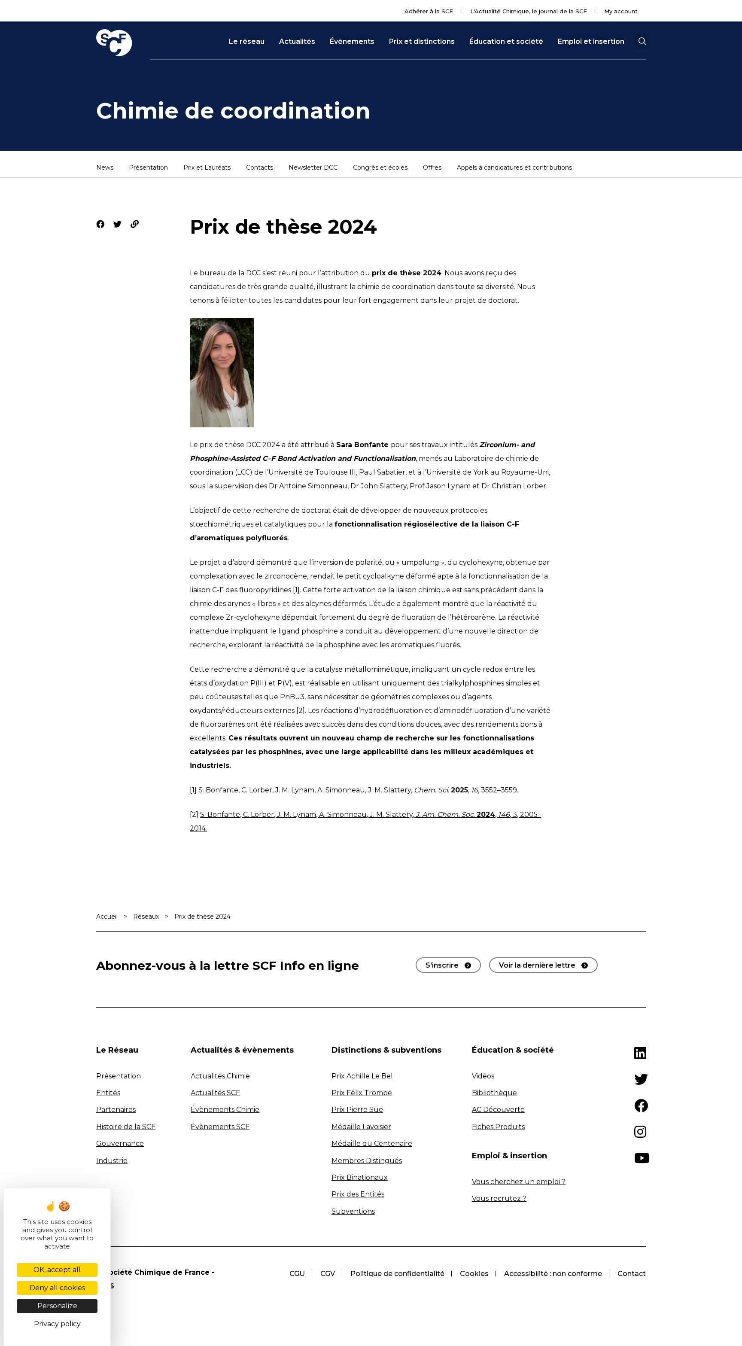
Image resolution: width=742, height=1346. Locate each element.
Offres (432, 167)
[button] (642, 41)
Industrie (112, 1161)
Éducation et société (506, 41)
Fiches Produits (498, 1127)
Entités (108, 1093)
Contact (631, 1274)
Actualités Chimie (220, 1076)
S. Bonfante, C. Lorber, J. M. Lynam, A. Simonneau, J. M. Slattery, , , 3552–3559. (358, 790)
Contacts (259, 167)
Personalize (57, 1306)
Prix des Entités (357, 1194)
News (104, 167)
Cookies (474, 1274)
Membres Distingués (366, 1161)
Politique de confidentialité (397, 1274)
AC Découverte (498, 1109)
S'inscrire (442, 965)
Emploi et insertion (591, 41)
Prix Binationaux (359, 1177)
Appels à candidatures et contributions (514, 167)
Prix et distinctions (422, 41)
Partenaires (116, 1109)
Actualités (297, 41)
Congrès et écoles (380, 167)
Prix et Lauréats (207, 167)
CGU (297, 1274)
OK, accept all (57, 1270)
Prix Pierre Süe (357, 1109)
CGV (327, 1274)
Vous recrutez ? (499, 1198)
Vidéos (483, 1076)
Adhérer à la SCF (428, 11)
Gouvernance (120, 1143)
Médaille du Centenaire (371, 1143)
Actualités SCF (215, 1093)
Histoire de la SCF (125, 1127)
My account (621, 11)
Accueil (107, 916)
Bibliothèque (494, 1093)
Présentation (148, 167)
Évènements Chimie (225, 1109)
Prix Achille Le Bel (362, 1076)
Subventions (353, 1211)
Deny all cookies (57, 1288)
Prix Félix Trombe (361, 1093)
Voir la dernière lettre (537, 965)
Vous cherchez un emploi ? (519, 1182)
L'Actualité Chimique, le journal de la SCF (528, 11)
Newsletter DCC (313, 167)
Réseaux (146, 916)
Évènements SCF (220, 1127)
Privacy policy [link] (57, 1324)
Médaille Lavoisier (361, 1127)
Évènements (352, 41)
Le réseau (247, 41)
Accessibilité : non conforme (553, 1274)
